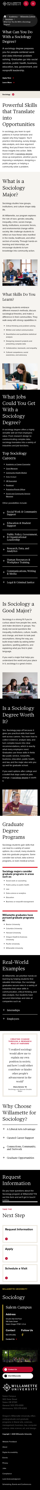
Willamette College (27, 16)
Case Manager (12, 468)
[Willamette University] (11, 3)
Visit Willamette (14, 1376)
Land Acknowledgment (11, 1479)
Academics (13, 16)
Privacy (5, 1463)
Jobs (4, 1468)
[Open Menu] (33, 3)
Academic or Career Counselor (18, 464)
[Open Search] (26, 3)
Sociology (9, 19)
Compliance (7, 1473)
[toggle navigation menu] (13, 94)
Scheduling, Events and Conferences (16, 1484)
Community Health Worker (16, 472)
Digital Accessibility (10, 1452)
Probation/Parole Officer (15, 489)
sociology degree (24, 153)
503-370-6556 (11, 1335)
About (4, 1447)
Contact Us (12, 1369)
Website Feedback (9, 1441)
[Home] (5, 16)
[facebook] (22, 1334)
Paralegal (10, 485)
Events (5, 1457)
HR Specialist (11, 481)
